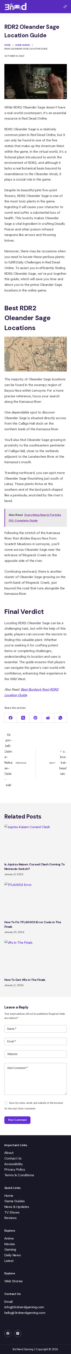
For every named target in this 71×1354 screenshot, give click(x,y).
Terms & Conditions (19, 1175)
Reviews (10, 1218)
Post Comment (17, 1120)
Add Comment (17, 1068)
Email (11, 1041)
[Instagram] (17, 1333)
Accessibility (13, 1164)
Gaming (10, 1249)
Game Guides (14, 1201)
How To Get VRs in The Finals (24, 980)
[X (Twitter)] (23, 718)
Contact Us (13, 1158)
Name (11, 1029)
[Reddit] (48, 718)
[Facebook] (11, 718)
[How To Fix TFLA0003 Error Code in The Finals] (35, 899)
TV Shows (12, 1212)
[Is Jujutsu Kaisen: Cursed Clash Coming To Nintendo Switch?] (35, 841)
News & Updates (16, 1207)
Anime (9, 1238)
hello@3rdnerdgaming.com (24, 1313)
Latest (9, 1261)
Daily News (12, 1255)
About (9, 1153)
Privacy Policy (14, 1169)
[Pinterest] (35, 718)
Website (12, 1054)
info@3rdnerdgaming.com (24, 1307)
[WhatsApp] (60, 718)
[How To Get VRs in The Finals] (35, 957)
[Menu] (65, 6)
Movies (9, 1244)
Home (8, 1196)
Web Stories (13, 1281)
